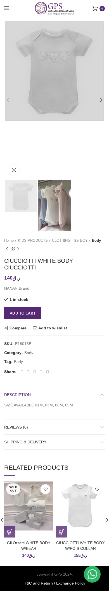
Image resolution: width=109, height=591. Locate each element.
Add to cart (23, 313)
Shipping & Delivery (25, 442)
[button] (61, 532)
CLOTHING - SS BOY (70, 240)
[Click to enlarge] (14, 170)
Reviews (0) (16, 427)
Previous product (7, 249)
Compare (18, 328)
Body (96, 240)
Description (17, 394)
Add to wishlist (52, 328)
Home (9, 240)
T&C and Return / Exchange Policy (54, 583)
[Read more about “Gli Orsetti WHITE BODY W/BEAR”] (9, 532)
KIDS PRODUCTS (33, 240)
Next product (18, 249)
